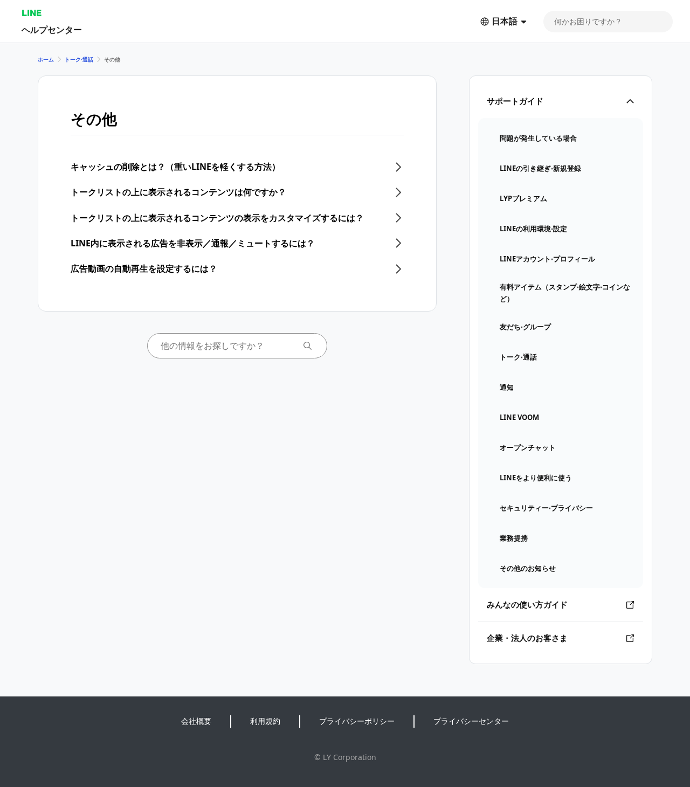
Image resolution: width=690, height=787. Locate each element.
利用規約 (265, 721)
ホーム (46, 59)
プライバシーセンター (471, 721)
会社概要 (196, 721)
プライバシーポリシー (357, 721)
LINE (32, 12)
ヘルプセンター (52, 29)
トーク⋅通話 (79, 59)
